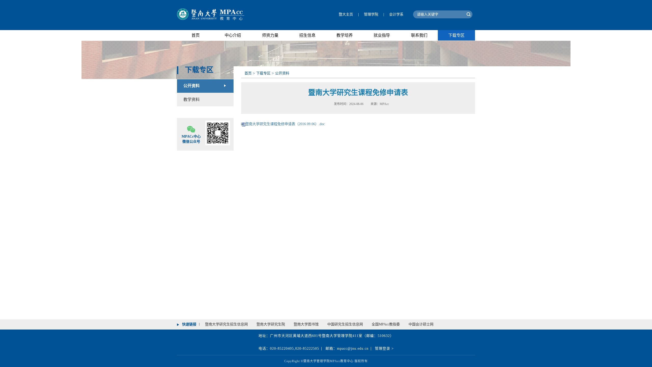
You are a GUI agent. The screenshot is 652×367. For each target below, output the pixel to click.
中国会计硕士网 (421, 324)
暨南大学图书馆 (306, 324)
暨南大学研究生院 (270, 324)
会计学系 (396, 14)
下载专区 (263, 73)
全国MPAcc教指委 (386, 324)
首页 (248, 73)
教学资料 (191, 99)
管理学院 (371, 14)
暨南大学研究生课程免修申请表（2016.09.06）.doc (285, 124)
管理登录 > (384, 348)
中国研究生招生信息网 (345, 324)
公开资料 (191, 86)
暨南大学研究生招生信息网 (226, 324)
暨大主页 (346, 14)
